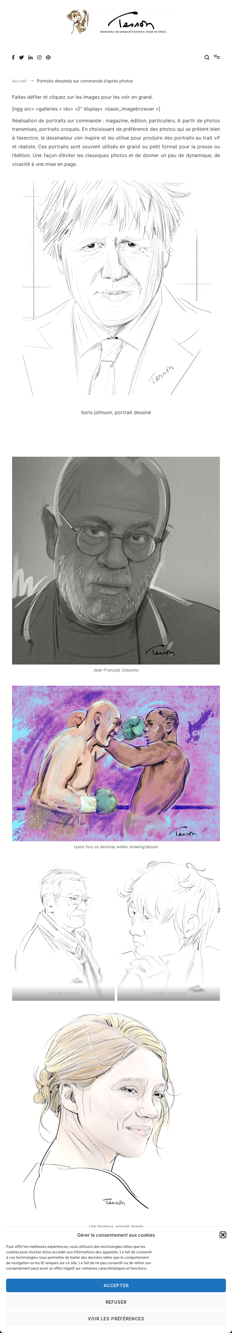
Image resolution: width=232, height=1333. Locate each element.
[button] (223, 1235)
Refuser (116, 1302)
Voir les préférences (116, 1319)
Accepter (116, 1285)
